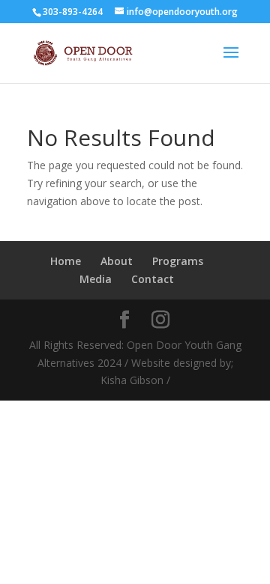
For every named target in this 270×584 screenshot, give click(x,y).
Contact (152, 279)
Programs (177, 261)
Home (65, 261)
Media (96, 279)
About (116, 261)
